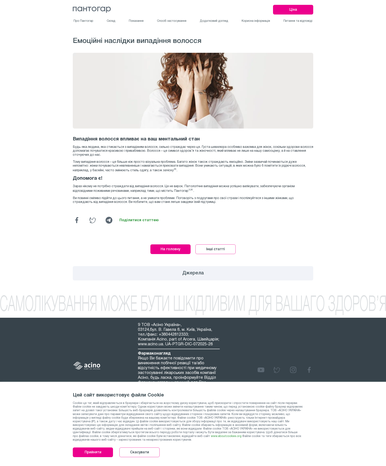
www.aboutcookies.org (226, 436)
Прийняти (93, 452)
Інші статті (215, 249)
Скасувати (139, 452)
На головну (170, 249)
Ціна (293, 9)
